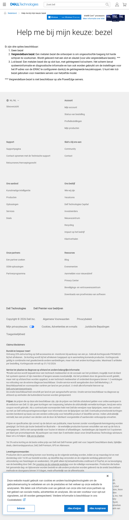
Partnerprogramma (15, 273)
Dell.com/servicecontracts (19, 388)
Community (70, 149)
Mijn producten (71, 128)
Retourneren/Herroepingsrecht (21, 162)
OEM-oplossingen (14, 266)
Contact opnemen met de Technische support (28, 156)
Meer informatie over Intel (93, 18)
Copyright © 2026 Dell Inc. (20, 319)
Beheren (21, 508)
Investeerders (71, 211)
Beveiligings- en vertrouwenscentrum (82, 287)
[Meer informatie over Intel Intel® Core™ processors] (115, 17)
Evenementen (71, 266)
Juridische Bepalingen (97, 326)
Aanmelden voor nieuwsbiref (78, 273)
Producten (11, 197)
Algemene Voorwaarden (56, 319)
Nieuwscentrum (72, 218)
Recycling (69, 225)
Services (10, 211)
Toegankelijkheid (15, 334)
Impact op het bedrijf (74, 232)
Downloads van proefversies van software (84, 294)
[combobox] (77, 4)
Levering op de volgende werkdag (52, 464)
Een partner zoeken (15, 259)
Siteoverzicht (12, 106)
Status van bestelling (74, 114)
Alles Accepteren (98, 508)
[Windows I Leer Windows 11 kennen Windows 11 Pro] (64, 17)
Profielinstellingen (73, 121)
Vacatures (69, 197)
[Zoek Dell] (107, 4)
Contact (68, 156)
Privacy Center (71, 280)
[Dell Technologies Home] (24, 4)
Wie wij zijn (69, 190)
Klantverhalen (71, 239)
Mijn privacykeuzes (17, 326)
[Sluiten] (107, 475)
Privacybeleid (84, 319)
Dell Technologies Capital (76, 204)
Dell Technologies (16, 308)
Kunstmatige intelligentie (18, 190)
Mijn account (70, 107)
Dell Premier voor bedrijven (48, 308)
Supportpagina (13, 149)
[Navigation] (4, 4)
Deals (9, 218)
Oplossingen (12, 204)
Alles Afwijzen (74, 508)
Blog (66, 259)
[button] (117, 4)
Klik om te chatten (35, 436)
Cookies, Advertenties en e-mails (59, 326)
